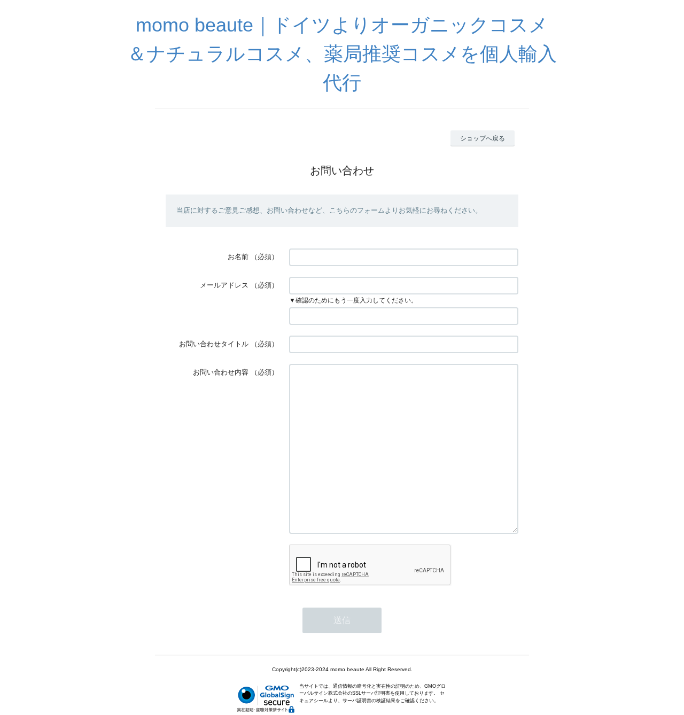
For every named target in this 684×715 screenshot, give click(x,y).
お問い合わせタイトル (213, 344)
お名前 (238, 257)
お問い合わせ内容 (220, 372)
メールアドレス (224, 285)
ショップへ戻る (482, 138)
